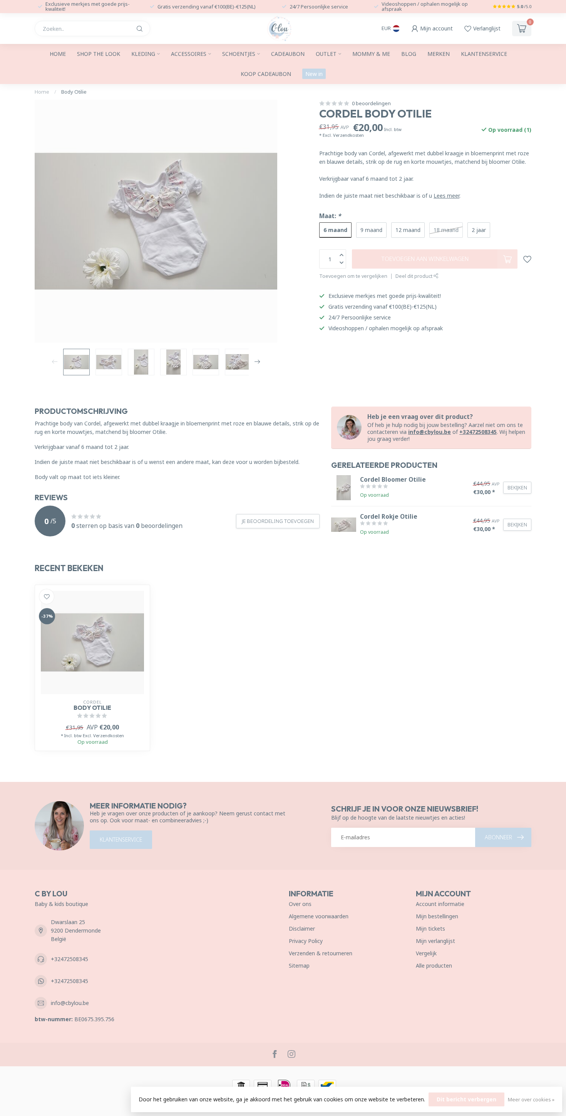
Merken (438, 53)
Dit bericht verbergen (466, 1099)
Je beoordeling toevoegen (278, 521)
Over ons (300, 904)
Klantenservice (484, 53)
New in (314, 73)
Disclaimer (302, 928)
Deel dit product (414, 276)
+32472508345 (478, 431)
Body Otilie (74, 91)
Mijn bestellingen (437, 916)
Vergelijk (426, 953)
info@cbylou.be (429, 431)
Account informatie (440, 904)
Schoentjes (238, 53)
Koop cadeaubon (266, 73)
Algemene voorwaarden (318, 916)
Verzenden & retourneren (320, 953)
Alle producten (434, 965)
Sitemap (299, 965)
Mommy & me (371, 53)
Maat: (330, 216)
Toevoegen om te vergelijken (353, 276)
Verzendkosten (348, 135)
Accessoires (188, 53)
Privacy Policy (306, 941)
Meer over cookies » (531, 1099)
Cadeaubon (288, 53)
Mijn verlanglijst (435, 941)
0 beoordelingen (371, 103)
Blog (408, 53)
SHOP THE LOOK (98, 53)
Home (58, 53)
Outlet (326, 53)
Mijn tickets (430, 928)
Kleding (143, 53)
